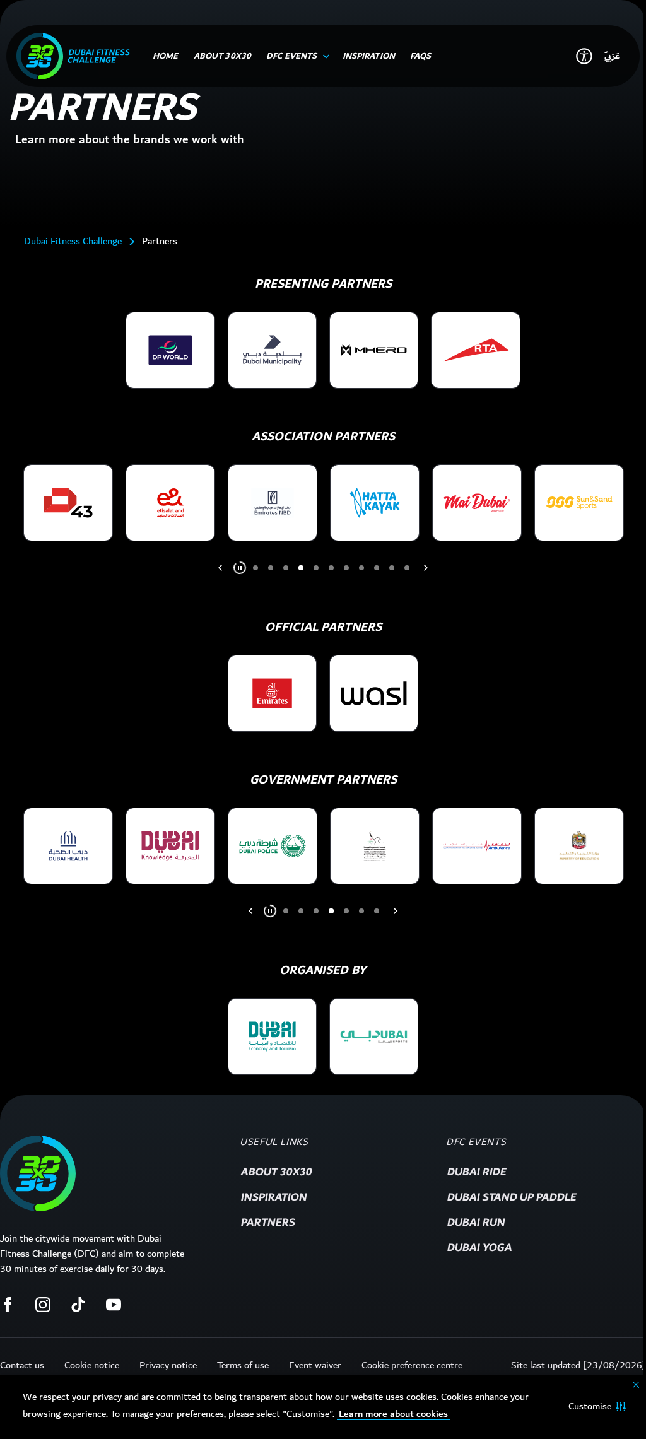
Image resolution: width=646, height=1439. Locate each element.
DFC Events (476, 1142)
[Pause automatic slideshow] (239, 567)
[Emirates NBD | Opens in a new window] (272, 502)
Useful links (274, 1142)
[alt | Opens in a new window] (68, 846)
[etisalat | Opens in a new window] (170, 502)
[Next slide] (220, 567)
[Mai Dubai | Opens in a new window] (477, 502)
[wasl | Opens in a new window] (373, 693)
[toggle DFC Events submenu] (323, 56)
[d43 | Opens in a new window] (68, 502)
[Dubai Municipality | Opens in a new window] (272, 350)
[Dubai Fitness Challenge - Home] (73, 56)
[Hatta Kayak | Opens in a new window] (375, 502)
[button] (597, 1407)
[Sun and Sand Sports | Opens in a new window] (579, 502)
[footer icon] (38, 1173)
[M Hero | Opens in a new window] (373, 350)
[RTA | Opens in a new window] (475, 350)
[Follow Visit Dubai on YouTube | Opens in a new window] (113, 1304)
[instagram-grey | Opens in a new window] (42, 1304)
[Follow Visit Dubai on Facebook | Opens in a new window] (7, 1304)
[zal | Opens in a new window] (272, 1036)
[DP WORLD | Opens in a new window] (170, 350)
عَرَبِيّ (612, 56)
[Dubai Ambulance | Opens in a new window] (477, 846)
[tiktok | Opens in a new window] (78, 1304)
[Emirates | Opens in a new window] (272, 693)
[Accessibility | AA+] (584, 56)
